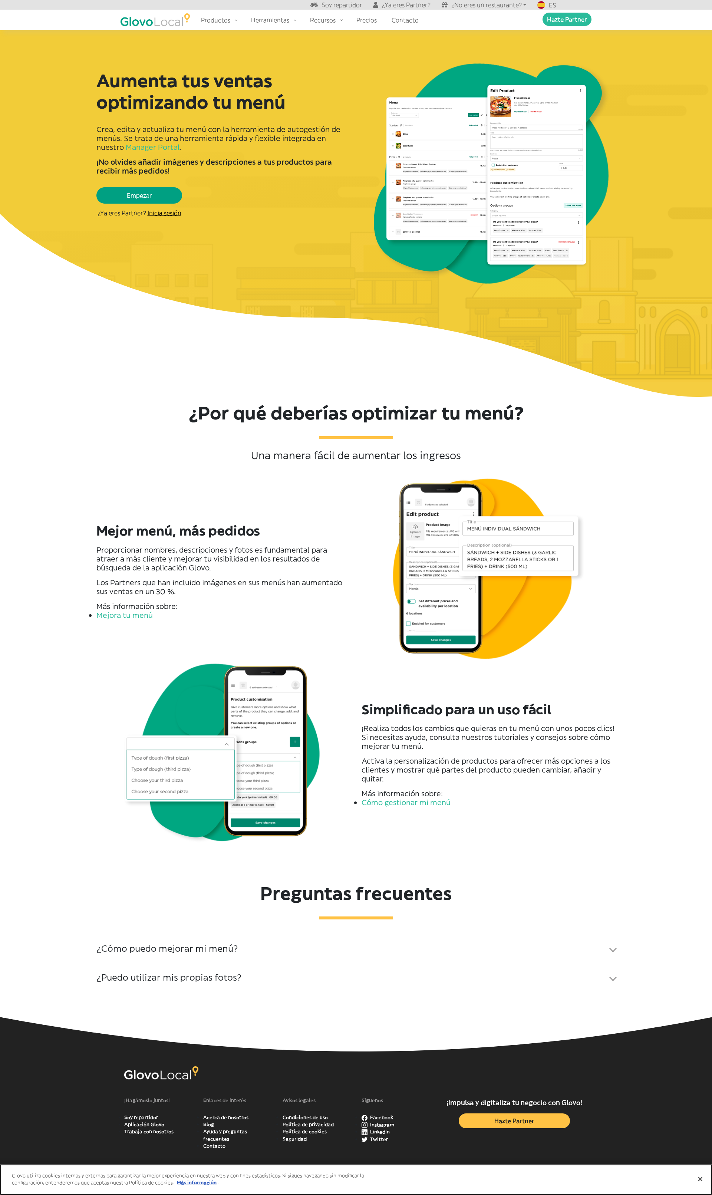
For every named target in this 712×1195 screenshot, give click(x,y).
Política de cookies (305, 1131)
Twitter (378, 1139)
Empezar (139, 195)
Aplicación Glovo (144, 1124)
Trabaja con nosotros (149, 1131)
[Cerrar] (700, 1179)
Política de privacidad (308, 1124)
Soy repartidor (342, 5)
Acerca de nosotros (225, 1117)
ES (552, 5)
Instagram (381, 1125)
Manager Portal (153, 147)
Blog (208, 1124)
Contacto (214, 1146)
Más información (197, 1182)
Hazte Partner (567, 19)
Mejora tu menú (124, 615)
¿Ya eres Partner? (406, 5)
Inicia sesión (164, 213)
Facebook (381, 1117)
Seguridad (295, 1139)
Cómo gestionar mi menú (406, 802)
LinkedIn (379, 1132)
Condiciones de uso (305, 1117)
